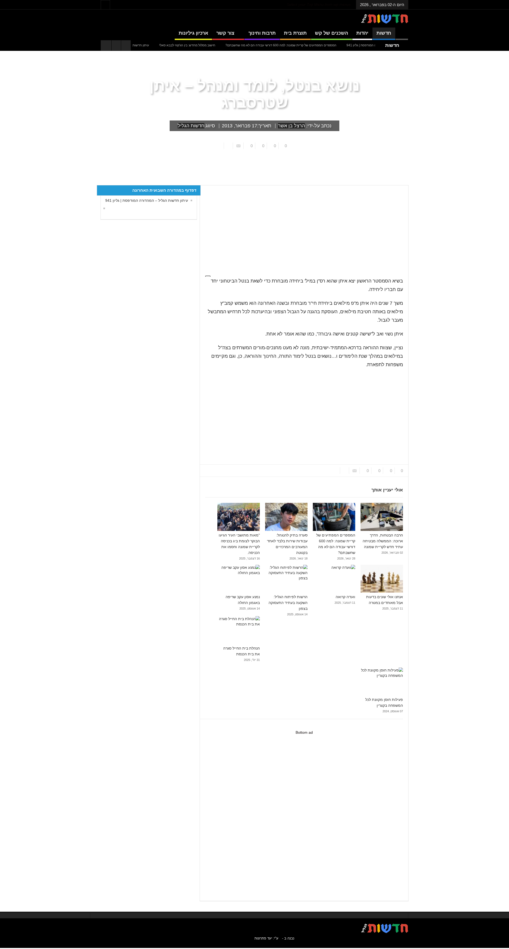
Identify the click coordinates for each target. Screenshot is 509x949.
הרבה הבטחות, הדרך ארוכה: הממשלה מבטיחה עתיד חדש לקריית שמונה (383, 541)
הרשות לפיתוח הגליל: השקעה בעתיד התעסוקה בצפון (288, 603)
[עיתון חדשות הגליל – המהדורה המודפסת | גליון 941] (103, 208)
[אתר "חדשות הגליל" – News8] (384, 18)
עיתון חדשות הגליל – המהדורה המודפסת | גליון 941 (146, 200)
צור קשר (225, 33)
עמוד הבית (399, 181)
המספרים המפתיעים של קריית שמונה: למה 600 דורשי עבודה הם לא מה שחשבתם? (299, 45)
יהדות (362, 33)
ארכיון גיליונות (193, 33)
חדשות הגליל (191, 125)
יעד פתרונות (263, 938)
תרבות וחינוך (262, 33)
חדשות (383, 33)
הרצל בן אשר (291, 125)
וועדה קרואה (345, 597)
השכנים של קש (331, 33)
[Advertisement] (301, 228)
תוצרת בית (295, 33)
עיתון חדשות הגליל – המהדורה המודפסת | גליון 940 (133, 45)
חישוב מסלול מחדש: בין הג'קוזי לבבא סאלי (206, 45)
